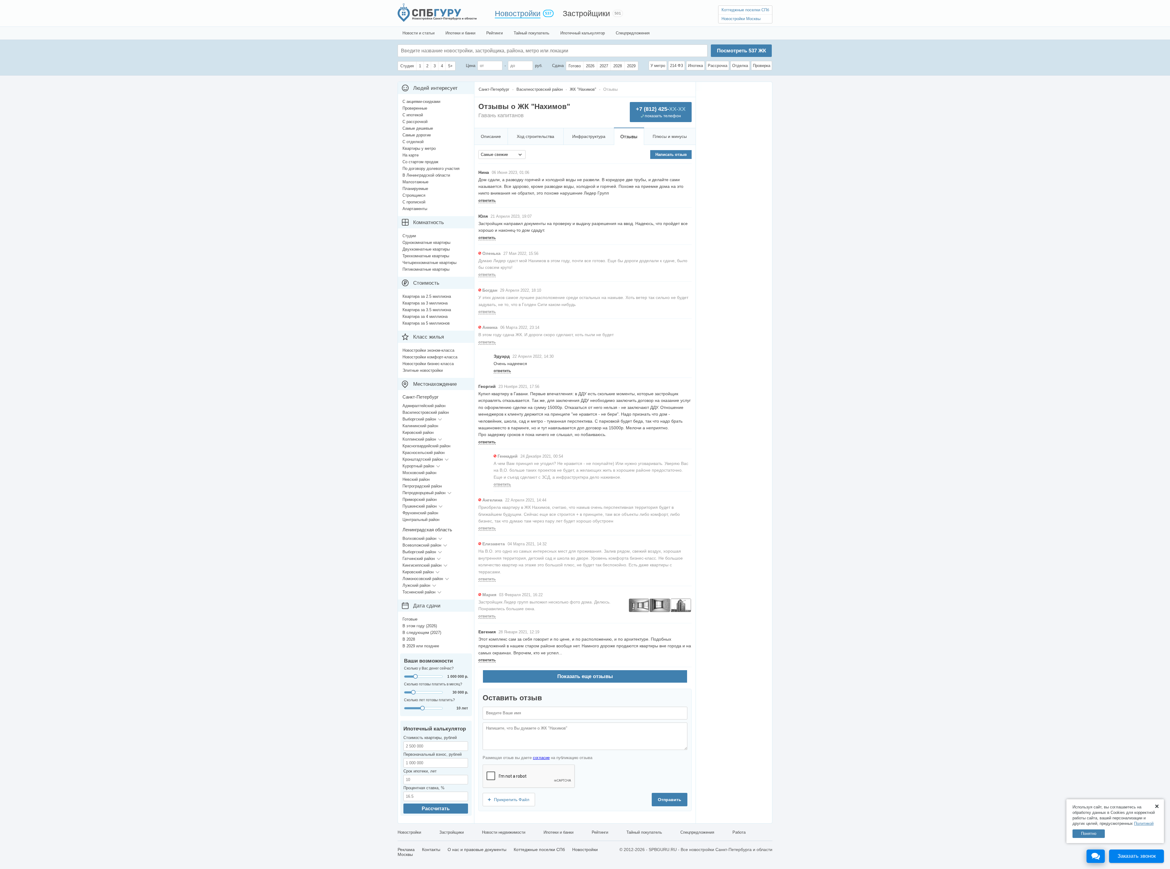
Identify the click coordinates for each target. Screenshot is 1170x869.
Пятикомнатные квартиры (425, 269)
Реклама (406, 849)
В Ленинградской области (426, 175)
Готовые (409, 619)
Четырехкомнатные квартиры (429, 262)
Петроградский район (422, 486)
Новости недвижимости (503, 832)
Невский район (416, 479)
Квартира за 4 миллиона (425, 316)
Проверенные (414, 108)
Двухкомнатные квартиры (426, 249)
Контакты (431, 849)
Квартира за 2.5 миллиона (426, 296)
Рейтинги (494, 33)
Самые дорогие (416, 135)
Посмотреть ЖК (741, 51)
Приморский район (419, 499)
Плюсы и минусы (670, 136)
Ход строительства (535, 136)
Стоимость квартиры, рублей (430, 737)
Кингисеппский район (421, 565)
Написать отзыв (671, 154)
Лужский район (416, 585)
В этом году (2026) (419, 626)
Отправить (669, 799)
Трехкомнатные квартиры (425, 256)
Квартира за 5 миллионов (426, 323)
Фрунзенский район (420, 513)
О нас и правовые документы (477, 849)
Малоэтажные (415, 182)
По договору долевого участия (430, 168)
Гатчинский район (418, 558)
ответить (487, 200)
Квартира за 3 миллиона (425, 303)
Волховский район (419, 538)
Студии (409, 236)
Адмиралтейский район (423, 405)
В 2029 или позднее (420, 646)
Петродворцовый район (423, 493)
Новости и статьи (418, 33)
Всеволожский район (421, 545)
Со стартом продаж (420, 162)
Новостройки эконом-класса (428, 350)
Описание (491, 136)
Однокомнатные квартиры (426, 242)
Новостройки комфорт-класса (429, 357)
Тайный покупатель (531, 33)
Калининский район (420, 426)
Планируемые (415, 188)
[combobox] (502, 154)
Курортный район (418, 466)
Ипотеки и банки (460, 33)
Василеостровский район (425, 412)
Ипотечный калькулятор (582, 33)
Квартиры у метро (419, 148)
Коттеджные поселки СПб (745, 10)
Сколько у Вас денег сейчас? (429, 668)
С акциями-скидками (421, 101)
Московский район (419, 472)
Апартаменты (414, 208)
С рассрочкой (414, 121)
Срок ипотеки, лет (420, 771)
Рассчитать (436, 808)
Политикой (1144, 823)
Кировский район (418, 432)
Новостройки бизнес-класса (428, 363)
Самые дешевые (417, 128)
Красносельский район (423, 452)
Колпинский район (419, 439)
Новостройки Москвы (741, 18)
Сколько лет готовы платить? (429, 700)
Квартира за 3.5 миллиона (426, 310)
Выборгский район (419, 419)
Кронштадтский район (422, 459)
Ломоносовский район (422, 578)
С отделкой (413, 141)
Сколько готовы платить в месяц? (433, 684)
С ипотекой (412, 115)
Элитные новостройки (422, 370)
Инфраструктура (588, 136)
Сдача (558, 65)
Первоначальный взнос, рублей (432, 754)
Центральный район (420, 519)
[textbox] (492, 51)
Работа (739, 832)
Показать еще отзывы (585, 676)
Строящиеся (413, 195)
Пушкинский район (419, 506)
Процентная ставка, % (424, 788)
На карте (410, 155)
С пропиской (413, 202)
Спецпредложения (633, 33)
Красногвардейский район (426, 446)
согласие (541, 757)
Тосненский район (418, 592)
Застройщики (586, 13)
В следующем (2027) (421, 632)
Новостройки (518, 13)
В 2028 (408, 639)
